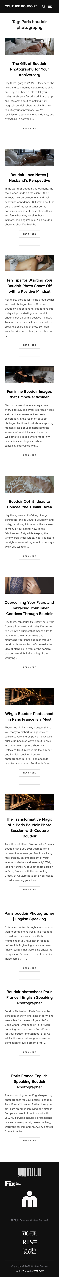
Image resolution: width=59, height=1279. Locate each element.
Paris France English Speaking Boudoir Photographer (29, 1081)
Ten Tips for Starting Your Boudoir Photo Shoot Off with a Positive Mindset (29, 286)
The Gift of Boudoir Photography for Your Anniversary (29, 69)
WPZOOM (39, 1271)
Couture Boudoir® (21, 6)
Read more (31, 128)
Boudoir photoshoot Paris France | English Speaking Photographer (29, 997)
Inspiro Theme (22, 1271)
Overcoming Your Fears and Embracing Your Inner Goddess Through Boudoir (29, 608)
